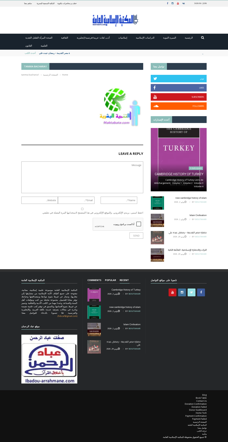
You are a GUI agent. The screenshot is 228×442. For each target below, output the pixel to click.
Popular (110, 280)
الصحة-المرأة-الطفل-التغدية (38, 37)
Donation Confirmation (196, 403)
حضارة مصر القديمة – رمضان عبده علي (57, 53)
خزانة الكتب (202, 431)
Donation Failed (199, 407)
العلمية (44, 45)
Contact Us (201, 401)
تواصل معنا (202, 427)
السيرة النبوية (169, 37)
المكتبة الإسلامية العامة (197, 425)
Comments (94, 280)
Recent (124, 280)
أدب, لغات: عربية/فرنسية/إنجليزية (93, 37)
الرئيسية (189, 37)
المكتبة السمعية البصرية (45, 3)
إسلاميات (122, 37)
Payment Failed (199, 419)
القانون (28, 45)
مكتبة (204, 433)
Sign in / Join (200, 3)
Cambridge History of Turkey (179, 174)
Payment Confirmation (196, 415)
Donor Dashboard (198, 409)
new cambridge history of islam (191, 197)
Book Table (201, 397)
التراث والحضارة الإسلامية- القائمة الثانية (187, 249)
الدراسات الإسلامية (145, 37)
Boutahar (201, 202)
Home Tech (201, 413)
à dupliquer (196, 168)
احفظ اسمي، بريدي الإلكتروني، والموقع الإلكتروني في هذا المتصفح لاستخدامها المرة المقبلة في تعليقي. (92, 212)
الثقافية (64, 37)
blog (204, 395)
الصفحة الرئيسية (200, 421)
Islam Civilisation (198, 215)
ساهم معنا (28, 3)
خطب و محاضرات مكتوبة (67, 3)
